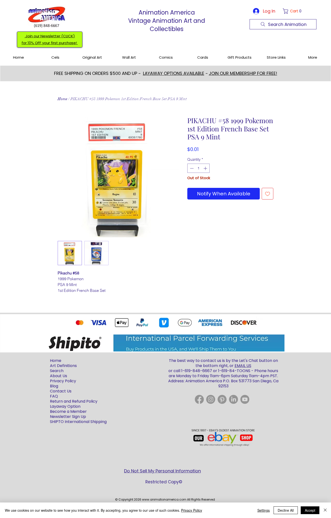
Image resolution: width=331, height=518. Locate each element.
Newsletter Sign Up (68, 416)
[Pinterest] (222, 399)
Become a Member (68, 411)
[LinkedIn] (233, 399)
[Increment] (206, 168)
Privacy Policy (191, 510)
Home (62, 98)
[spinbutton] (199, 168)
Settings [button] (263, 510)
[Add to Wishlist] (267, 193)
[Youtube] (244, 399)
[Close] (325, 510)
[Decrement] (191, 168)
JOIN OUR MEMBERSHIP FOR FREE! (243, 73)
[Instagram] (210, 399)
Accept (310, 510)
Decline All (286, 510)
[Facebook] (199, 399)
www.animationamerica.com (164, 499)
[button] (293, 11)
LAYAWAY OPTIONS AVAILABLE (173, 73)
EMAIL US (243, 365)
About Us (58, 376)
